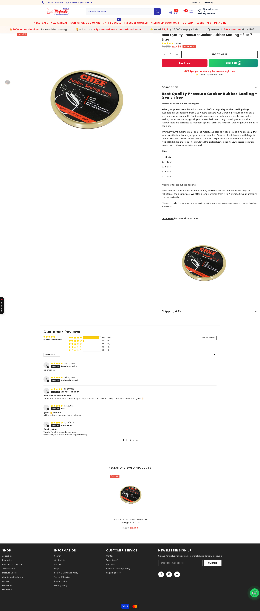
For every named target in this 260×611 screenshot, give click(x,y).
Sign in (205, 10)
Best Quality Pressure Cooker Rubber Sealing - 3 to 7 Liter (130, 521)
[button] (168, 43)
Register (214, 9)
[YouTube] (177, 574)
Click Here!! (168, 218)
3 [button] (130, 440)
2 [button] (126, 440)
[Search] (123, 11)
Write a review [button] (208, 337)
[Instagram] (169, 574)
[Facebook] (161, 574)
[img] (57, 363)
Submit (212, 562)
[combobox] (120, 11)
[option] (85, 100)
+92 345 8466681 (54, 2)
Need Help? (209, 2)
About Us (196, 2)
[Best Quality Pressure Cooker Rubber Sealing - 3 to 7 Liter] (130, 495)
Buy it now (184, 63)
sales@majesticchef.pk (81, 2)
